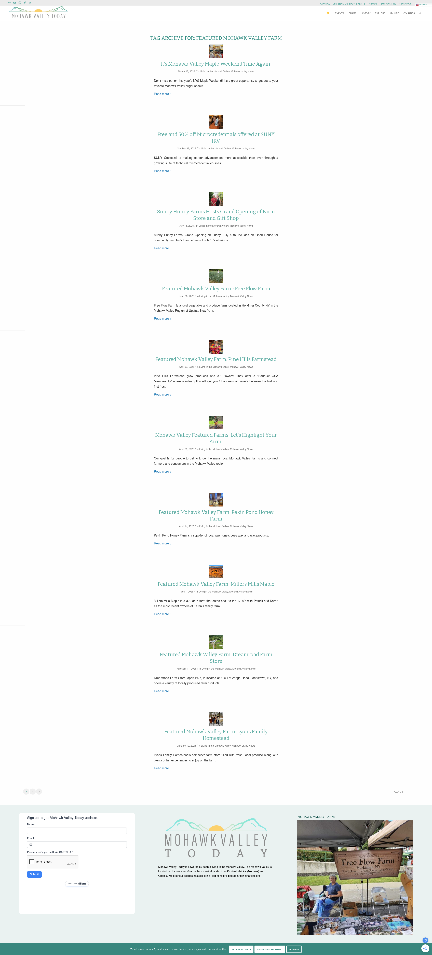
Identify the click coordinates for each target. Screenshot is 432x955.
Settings (294, 949)
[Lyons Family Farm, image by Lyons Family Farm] (216, 719)
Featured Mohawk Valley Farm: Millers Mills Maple (216, 584)
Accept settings (241, 949)
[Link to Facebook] (24, 2)
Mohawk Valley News (242, 71)
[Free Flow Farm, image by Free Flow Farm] (216, 276)
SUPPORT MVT (389, 3)
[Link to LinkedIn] (29, 2)
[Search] (420, 13)
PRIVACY (406, 3)
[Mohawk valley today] (38, 13)
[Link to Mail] (9, 2)
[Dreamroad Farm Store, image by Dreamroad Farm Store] (216, 642)
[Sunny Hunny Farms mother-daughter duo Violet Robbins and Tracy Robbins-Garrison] (216, 199)
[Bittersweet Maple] (216, 51)
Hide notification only (270, 949)
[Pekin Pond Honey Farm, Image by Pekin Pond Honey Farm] (216, 500)
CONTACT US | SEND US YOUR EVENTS (342, 3)
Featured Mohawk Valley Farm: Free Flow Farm (216, 289)
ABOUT (373, 3)
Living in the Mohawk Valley (215, 71)
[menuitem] (343, 3)
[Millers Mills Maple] (216, 571)
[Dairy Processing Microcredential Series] (216, 122)
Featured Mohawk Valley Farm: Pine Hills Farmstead (216, 359)
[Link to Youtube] (14, 2)
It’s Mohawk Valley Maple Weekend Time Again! (216, 64)
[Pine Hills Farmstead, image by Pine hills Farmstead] (216, 347)
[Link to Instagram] (19, 2)
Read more (161, 93)
